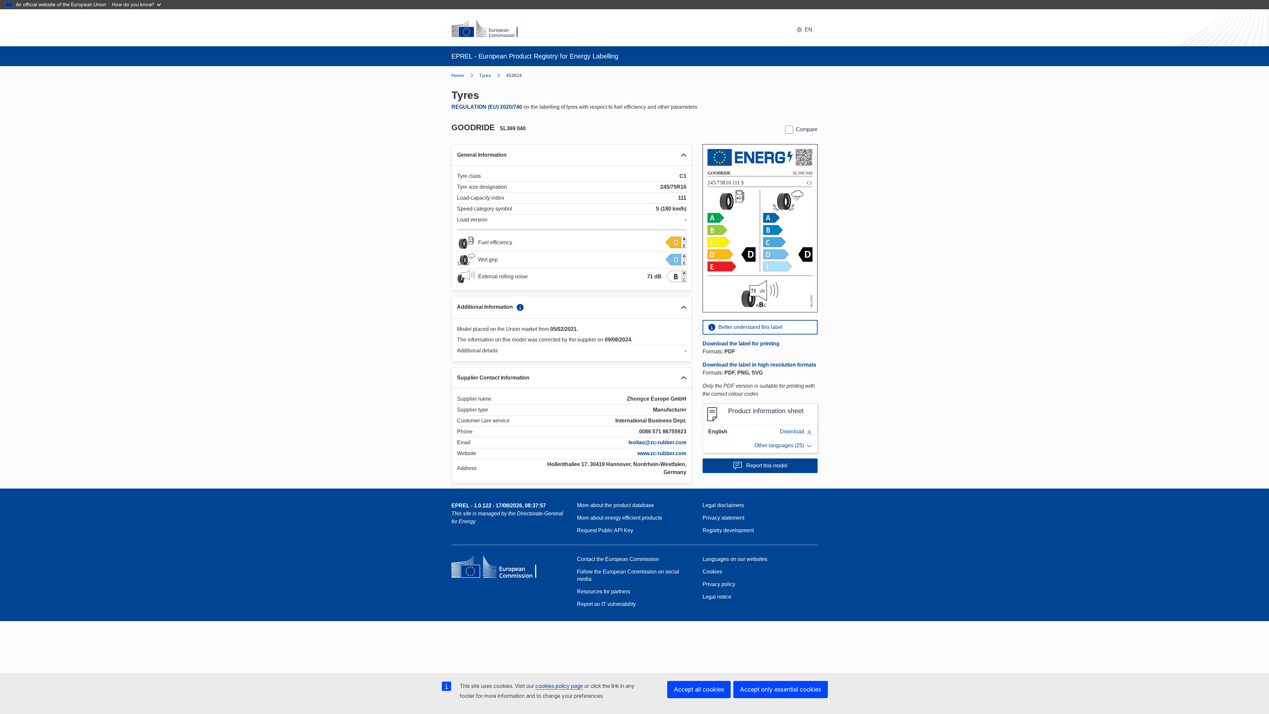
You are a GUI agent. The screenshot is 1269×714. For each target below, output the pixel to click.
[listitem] (492, 75)
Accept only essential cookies (780, 689)
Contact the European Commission (618, 559)
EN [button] (808, 29)
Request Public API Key (605, 530)
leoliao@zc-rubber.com (657, 442)
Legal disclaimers (723, 505)
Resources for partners (603, 591)
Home (457, 75)
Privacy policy (719, 584)
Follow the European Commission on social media (628, 575)
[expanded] (683, 155)
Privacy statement (723, 518)
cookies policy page (559, 686)
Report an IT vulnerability (606, 604)
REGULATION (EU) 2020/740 (486, 107)
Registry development (728, 530)
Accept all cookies (699, 689)
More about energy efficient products (619, 518)
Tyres (485, 75)
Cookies (712, 572)
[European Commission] (488, 29)
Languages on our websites (735, 559)
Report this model (767, 465)
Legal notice (717, 597)
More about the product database (615, 505)
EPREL (498, 505)
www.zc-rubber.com (661, 453)
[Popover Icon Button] (520, 307)
